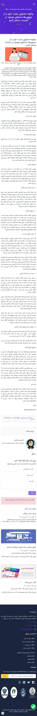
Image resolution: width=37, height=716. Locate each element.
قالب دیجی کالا (30, 582)
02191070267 (30, 622)
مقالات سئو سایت (29, 645)
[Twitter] (28, 682)
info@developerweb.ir (27, 629)
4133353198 (30, 626)
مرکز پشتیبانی (30, 656)
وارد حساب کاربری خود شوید (15, 464)
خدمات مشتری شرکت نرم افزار (25, 653)
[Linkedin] (24, 682)
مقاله (6, 9)
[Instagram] (19, 682)
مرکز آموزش (31, 659)
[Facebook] (33, 682)
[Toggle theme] (2, 713)
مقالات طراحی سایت (28, 648)
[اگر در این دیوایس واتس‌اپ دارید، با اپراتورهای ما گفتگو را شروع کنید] (33, 706)
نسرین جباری (24, 418)
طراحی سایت (30, 662)
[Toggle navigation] (34, 4)
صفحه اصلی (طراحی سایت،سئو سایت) (21, 9)
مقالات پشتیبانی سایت (28, 642)
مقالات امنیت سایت (28, 638)
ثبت (5, 676)
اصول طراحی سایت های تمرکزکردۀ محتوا (21, 547)
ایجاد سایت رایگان (29, 513)
